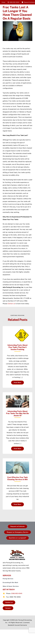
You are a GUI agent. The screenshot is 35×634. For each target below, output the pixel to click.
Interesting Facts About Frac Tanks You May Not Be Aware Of (17, 413)
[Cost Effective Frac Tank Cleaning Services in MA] (17, 463)
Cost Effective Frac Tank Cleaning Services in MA (17, 478)
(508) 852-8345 (16, 593)
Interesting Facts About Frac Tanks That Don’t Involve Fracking (17, 347)
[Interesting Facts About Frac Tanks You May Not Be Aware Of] (17, 397)
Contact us (11, 303)
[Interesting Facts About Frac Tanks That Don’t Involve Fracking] (17, 330)
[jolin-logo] (17, 550)
